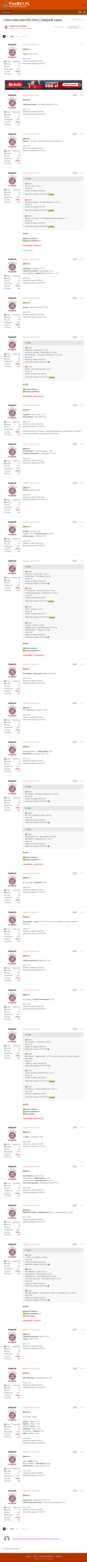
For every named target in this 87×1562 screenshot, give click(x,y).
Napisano (31, 44)
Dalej (12, 36)
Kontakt (58, 1556)
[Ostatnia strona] (16, 36)
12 (19, 69)
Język (28, 1556)
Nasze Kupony (27, 28)
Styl (34, 1556)
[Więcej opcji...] (81, 44)
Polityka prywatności (46, 1556)
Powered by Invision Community (43, 1559)
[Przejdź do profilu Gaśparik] (6, 27)
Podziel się (59, 27)
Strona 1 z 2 (25, 36)
